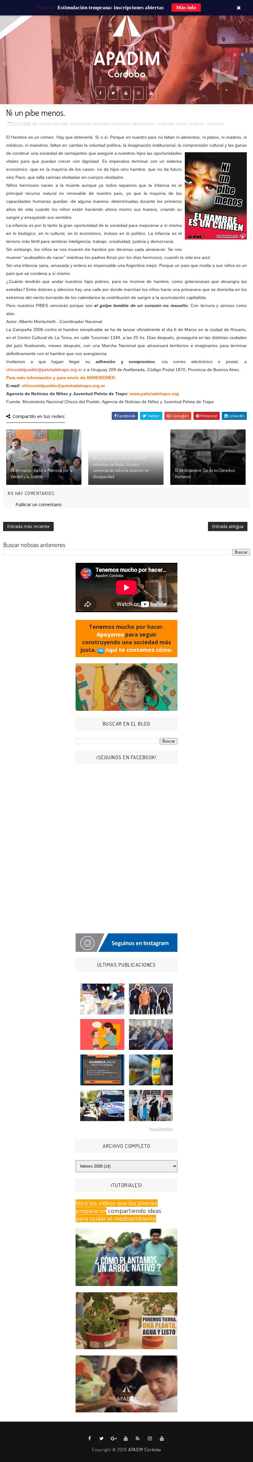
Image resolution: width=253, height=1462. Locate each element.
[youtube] (126, 93)
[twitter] (113, 93)
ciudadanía (80, 123)
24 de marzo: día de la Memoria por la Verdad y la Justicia (42, 473)
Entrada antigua (227, 526)
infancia (165, 123)
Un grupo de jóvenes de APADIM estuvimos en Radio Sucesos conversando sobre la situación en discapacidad (121, 467)
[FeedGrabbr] (126, 1129)
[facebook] (101, 93)
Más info (186, 7)
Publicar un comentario (38, 504)
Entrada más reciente (28, 526)
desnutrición (144, 123)
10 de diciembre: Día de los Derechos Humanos (205, 473)
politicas (196, 123)
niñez (181, 123)
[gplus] (113, 1438)
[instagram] (138, 93)
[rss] (138, 1438)
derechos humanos (111, 123)
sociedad (215, 123)
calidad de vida (53, 123)
